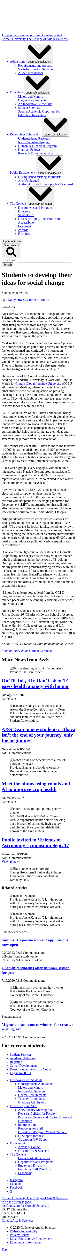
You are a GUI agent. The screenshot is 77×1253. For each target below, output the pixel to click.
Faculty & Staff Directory (34, 1169)
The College (18, 203)
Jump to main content (48, 35)
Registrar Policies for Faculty (37, 1113)
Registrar (16, 1062)
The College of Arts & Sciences (47, 39)
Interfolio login (27, 1124)
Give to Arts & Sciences (33, 1150)
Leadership (25, 226)
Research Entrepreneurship (35, 153)
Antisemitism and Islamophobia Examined (45, 184)
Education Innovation (32, 115)
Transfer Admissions (31, 1098)
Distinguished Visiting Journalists (39, 177)
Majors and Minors (30, 96)
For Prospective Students (26, 1080)
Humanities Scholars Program (37, 146)
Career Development (23, 1065)
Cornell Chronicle (38, 299)
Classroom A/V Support (33, 1139)
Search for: (9, 260)
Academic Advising (23, 1058)
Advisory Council (29, 1147)
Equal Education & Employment (31, 1238)
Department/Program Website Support (42, 1132)
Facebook (16, 1187)
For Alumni (17, 1143)
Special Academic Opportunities (39, 111)
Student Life (26, 215)
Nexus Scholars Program (34, 142)
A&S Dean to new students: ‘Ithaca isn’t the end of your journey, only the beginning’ (38, 735)
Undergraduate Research (34, 138)
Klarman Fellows (29, 149)
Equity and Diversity (31, 1165)
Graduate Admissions (32, 1102)
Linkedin (16, 1183)
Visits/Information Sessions (35, 69)
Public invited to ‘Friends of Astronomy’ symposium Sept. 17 (35, 842)
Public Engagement (22, 172)
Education (16, 92)
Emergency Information (25, 1242)
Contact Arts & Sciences (34, 1158)
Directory (24, 211)
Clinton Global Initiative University (38, 383)
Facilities (24, 233)
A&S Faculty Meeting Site (35, 1110)
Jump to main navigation (18, 35)
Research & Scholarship (25, 134)
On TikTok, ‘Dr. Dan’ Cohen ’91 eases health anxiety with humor (35, 683)
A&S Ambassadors (30, 73)
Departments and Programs (35, 207)
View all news (11, 861)
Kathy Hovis (16, 299)
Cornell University (14, 39)
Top (4, 1249)
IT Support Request (31, 1136)
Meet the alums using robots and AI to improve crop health (36, 786)
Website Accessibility (23, 1231)
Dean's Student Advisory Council (31, 1069)
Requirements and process (35, 65)
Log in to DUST (20, 1073)
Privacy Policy (19, 1235)
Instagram (16, 1180)
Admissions (17, 61)
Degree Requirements (32, 100)
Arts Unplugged (28, 180)
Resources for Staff (30, 1128)
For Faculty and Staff (23, 1106)
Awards (23, 230)
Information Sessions (31, 1091)
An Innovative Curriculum (35, 104)
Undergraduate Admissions (35, 1084)
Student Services (29, 107)
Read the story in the (15, 651)
